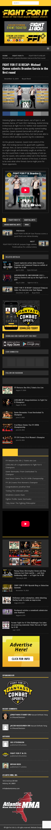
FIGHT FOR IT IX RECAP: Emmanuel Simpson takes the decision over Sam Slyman (31, 288)
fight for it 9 (14, 220)
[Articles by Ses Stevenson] (5, 745)
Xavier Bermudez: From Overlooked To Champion (29, 413)
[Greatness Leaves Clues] (25, 561)
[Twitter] (30, 362)
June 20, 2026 (20, 430)
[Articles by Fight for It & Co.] (5, 756)
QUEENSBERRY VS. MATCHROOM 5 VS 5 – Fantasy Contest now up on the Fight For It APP (31, 277)
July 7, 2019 (16, 630)
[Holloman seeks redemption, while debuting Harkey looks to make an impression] (6, 600)
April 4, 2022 (20, 270)
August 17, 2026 (21, 390)
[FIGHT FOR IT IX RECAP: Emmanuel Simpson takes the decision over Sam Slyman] (7, 289)
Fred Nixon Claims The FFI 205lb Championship (26, 426)
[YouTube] (40, 362)
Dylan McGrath (32, 270)
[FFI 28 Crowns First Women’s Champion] (7, 440)
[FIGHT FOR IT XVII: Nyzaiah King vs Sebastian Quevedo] (7, 588)
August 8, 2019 (20, 615)
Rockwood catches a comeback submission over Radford (31, 611)
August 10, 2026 (21, 405)
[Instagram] (21, 362)
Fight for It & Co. (33, 283)
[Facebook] (11, 362)
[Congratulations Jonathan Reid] (36, 553)
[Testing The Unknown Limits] (14, 561)
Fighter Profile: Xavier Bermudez (18, 499)
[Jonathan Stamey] (5, 718)
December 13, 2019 (22, 293)
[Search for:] (25, 3)
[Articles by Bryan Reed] (5, 767)
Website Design (36, 827)
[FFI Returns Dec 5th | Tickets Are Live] (7, 390)
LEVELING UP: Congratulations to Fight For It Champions (30, 401)
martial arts (29, 220)
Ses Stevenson (17, 742)
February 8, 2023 (21, 578)
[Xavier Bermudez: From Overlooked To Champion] (7, 415)
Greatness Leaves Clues (15, 495)
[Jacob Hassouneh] (5, 729)
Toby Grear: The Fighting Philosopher (20, 503)
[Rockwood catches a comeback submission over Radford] (7, 612)
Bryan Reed (26, 79)
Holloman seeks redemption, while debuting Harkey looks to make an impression (30, 598)
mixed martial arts (12, 225)
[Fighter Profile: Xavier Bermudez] (36, 561)
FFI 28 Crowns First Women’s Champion (29, 437)
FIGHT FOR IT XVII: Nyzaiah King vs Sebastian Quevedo (31, 586)
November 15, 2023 (22, 590)
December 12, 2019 (11, 79)
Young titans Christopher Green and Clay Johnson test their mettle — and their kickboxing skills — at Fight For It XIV (30, 572)
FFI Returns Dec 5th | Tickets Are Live (28, 387)
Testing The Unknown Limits (17, 491)
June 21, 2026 (20, 417)
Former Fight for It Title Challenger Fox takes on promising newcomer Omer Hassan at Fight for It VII (29, 624)
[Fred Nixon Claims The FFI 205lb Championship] (7, 427)
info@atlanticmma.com (11, 788)
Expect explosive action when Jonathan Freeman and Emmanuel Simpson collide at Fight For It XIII (30, 264)
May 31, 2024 (20, 283)
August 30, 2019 (19, 603)
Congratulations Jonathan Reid (18, 487)
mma (27, 225)
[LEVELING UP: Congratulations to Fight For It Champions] (7, 402)
